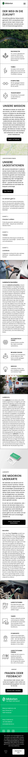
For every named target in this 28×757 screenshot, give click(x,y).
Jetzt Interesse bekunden (14, 522)
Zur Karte (8, 191)
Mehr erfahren (13, 139)
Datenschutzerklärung (13, 741)
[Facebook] (13, 731)
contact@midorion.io (8, 724)
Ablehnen (6, 751)
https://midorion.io (7, 719)
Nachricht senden (14, 690)
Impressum (7, 742)
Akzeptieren (18, 752)
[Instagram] (8, 731)
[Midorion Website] (7, 3)
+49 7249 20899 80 (7, 722)
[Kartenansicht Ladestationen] (14, 149)
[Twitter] (3, 731)
